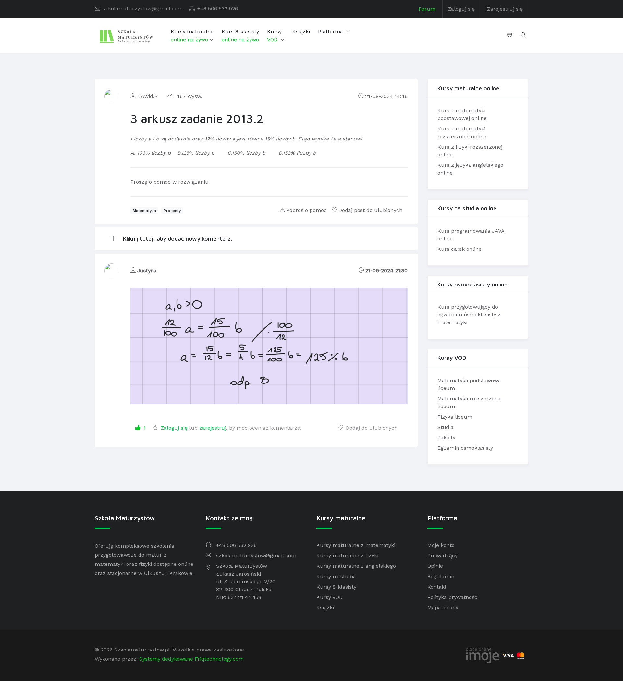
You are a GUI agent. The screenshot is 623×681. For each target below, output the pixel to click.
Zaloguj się (461, 9)
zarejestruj (212, 428)
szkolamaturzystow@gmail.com (143, 9)
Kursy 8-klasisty (336, 587)
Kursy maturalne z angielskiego (356, 566)
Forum (427, 9)
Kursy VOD (329, 597)
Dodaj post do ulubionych (370, 210)
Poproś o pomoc (306, 210)
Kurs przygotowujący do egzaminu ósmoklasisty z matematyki (469, 314)
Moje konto (441, 545)
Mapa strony (442, 607)
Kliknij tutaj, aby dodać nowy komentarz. (176, 238)
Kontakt (436, 587)
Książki (301, 32)
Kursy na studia (336, 576)
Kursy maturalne (192, 36)
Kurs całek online (459, 249)
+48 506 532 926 (217, 9)
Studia (445, 427)
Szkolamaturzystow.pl (142, 650)
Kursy (274, 36)
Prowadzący (442, 556)
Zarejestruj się (505, 9)
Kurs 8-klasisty (240, 36)
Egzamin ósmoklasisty (465, 448)
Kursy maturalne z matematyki (355, 545)
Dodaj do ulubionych (370, 428)
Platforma (331, 32)
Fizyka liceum (454, 417)
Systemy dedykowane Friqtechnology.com (191, 659)
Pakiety (446, 437)
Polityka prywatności (453, 597)
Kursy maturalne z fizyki (347, 556)
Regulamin (440, 576)
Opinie (435, 566)
